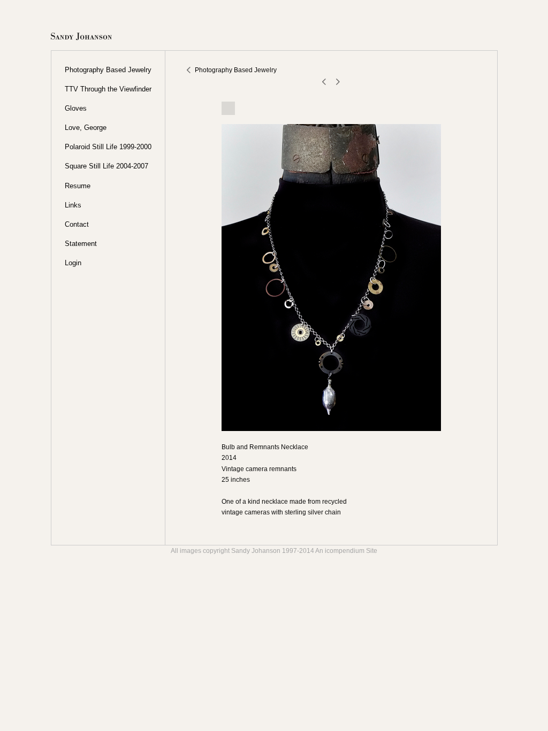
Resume (77, 186)
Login (73, 263)
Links (73, 205)
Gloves (76, 108)
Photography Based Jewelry (108, 70)
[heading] (81, 37)
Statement (81, 244)
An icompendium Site (346, 551)
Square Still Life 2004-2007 (106, 166)
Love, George (85, 128)
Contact (77, 224)
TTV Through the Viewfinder (108, 89)
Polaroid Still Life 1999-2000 (108, 147)
